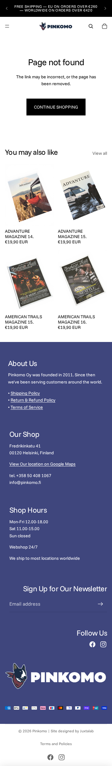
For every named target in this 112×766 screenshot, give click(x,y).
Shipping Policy (25, 393)
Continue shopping (56, 107)
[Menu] (7, 26)
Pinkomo (39, 731)
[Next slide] (105, 8)
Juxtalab (87, 731)
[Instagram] (103, 644)
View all (99, 153)
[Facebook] (92, 644)
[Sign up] (100, 604)
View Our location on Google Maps (42, 464)
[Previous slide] (7, 8)
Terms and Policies (56, 743)
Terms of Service (27, 407)
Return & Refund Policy (33, 400)
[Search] (91, 26)
